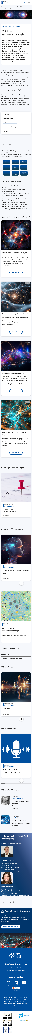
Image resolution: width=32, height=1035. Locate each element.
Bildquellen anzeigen (6, 902)
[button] (21, 583)
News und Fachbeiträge (10, 127)
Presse (5, 997)
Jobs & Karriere (12, 997)
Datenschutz (18, 1001)
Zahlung (24, 1001)
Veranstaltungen (8, 118)
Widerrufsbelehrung (10, 1003)
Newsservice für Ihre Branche (16, 970)
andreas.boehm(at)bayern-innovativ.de (17, 871)
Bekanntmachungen (13, 999)
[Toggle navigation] (29, 2)
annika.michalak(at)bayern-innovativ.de (17, 895)
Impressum (16, 1005)
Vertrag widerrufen (21, 1003)
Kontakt (5, 131)
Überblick (6, 114)
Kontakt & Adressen (23, 997)
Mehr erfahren (16, 272)
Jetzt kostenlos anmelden (10, 926)
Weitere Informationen (10, 123)
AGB (5, 999)
